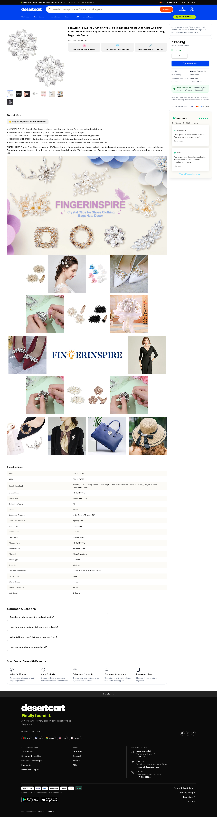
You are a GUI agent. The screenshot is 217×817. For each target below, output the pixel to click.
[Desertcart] (31, 9)
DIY (77, 17)
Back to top (108, 694)
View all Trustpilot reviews (190, 174)
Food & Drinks (55, 17)
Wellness (25, 17)
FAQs (192, 801)
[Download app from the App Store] (49, 799)
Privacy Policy (188, 792)
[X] (188, 733)
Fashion (68, 17)
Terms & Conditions (185, 788)
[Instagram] (182, 733)
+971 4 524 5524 (143, 777)
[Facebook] (193, 733)
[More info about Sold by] (205, 71)
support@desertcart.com (148, 767)
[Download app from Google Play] (30, 799)
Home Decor (38, 17)
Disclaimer (189, 797)
